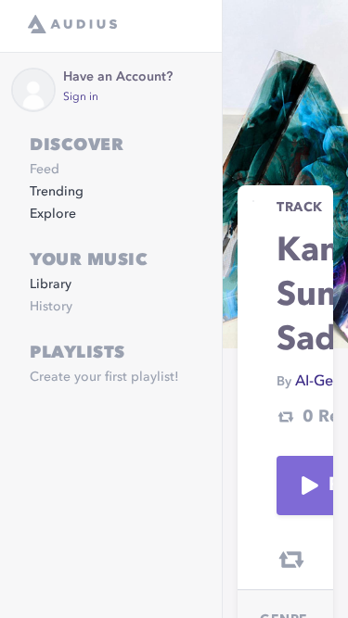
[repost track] (291, 559)
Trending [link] (57, 191)
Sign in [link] (80, 97)
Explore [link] (53, 214)
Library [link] (50, 284)
